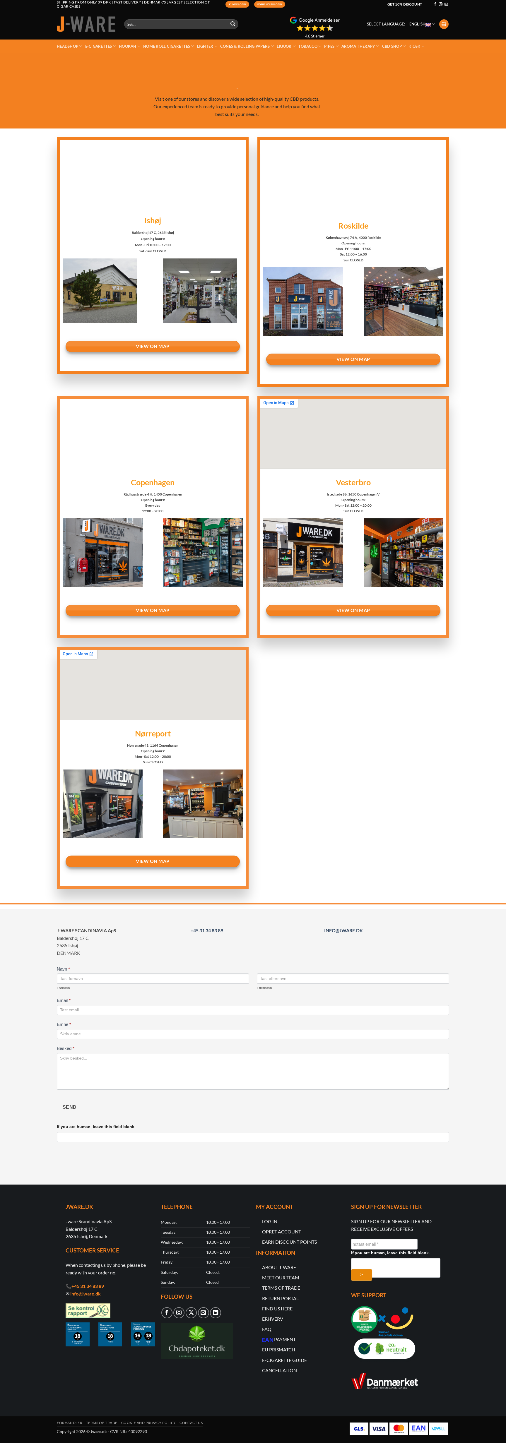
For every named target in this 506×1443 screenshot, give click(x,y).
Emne (64, 1024)
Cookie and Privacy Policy (148, 1422)
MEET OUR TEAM (280, 1277)
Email (64, 1000)
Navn (63, 968)
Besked (65, 1048)
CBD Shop (392, 46)
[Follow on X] (191, 1312)
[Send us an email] (446, 4)
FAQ (266, 1329)
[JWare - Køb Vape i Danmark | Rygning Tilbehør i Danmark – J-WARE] (86, 24)
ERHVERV (272, 1319)
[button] (444, 24)
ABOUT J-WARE (279, 1267)
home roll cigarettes (166, 46)
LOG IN (269, 1221)
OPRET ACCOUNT (281, 1231)
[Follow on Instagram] (440, 4)
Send (70, 1107)
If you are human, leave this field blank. (96, 1126)
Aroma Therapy (358, 46)
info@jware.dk (85, 1293)
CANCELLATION (279, 1370)
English (417, 24)
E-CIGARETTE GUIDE (284, 1360)
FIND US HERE (277, 1308)
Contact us (191, 1422)
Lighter (205, 46)
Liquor (284, 46)
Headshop (67, 46)
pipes (329, 46)
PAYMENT (285, 1339)
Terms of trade (102, 1422)
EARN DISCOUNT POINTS (289, 1242)
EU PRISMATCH (278, 1349)
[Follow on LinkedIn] (215, 1312)
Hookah (127, 46)
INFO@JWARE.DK (343, 930)
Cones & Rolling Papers (245, 46)
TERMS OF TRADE (281, 1288)
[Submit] (233, 24)
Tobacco (307, 46)
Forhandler (69, 1422)
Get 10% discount (404, 4)
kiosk (414, 46)
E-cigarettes (98, 46)
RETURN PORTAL (280, 1298)
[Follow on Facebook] (435, 4)
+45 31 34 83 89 (207, 930)
